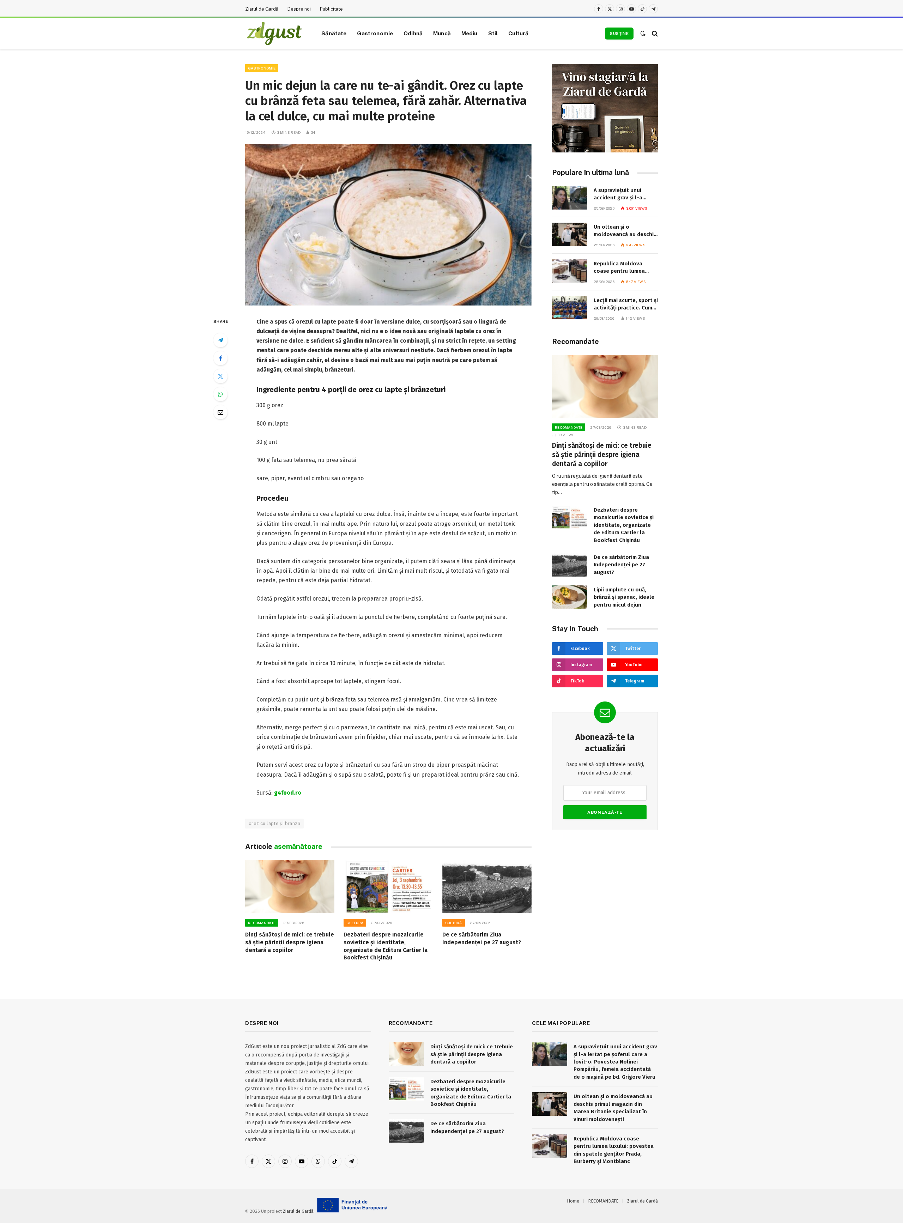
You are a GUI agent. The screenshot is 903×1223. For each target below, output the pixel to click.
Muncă (442, 33)
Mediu (469, 33)
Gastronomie (375, 33)
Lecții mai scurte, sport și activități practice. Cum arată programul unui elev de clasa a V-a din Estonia (626, 304)
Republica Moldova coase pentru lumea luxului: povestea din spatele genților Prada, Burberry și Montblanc (623, 267)
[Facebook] (220, 358)
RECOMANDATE (261, 923)
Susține (619, 33)
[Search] (654, 33)
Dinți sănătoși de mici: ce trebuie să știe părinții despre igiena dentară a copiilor (289, 942)
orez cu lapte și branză (274, 823)
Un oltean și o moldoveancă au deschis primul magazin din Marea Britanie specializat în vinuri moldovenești (625, 231)
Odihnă (413, 33)
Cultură (518, 33)
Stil (493, 33)
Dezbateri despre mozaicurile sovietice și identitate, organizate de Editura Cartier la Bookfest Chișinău (386, 946)
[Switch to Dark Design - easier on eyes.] (643, 33)
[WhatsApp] (220, 394)
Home (573, 1201)
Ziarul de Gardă (261, 9)
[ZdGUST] (274, 33)
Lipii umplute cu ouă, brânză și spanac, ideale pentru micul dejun (624, 597)
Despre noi (299, 9)
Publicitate (331, 9)
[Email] (220, 412)
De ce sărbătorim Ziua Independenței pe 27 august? (481, 938)
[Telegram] (220, 340)
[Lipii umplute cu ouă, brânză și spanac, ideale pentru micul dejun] (569, 597)
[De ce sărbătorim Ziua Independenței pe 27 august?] (487, 886)
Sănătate (333, 33)
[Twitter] (220, 376)
